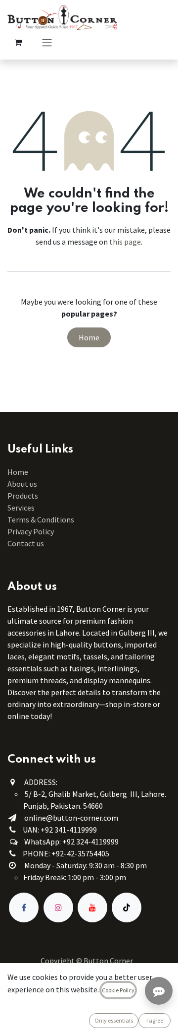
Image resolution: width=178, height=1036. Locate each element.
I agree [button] (154, 1020)
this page (125, 242)
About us (22, 484)
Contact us (25, 543)
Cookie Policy (118, 990)
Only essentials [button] (113, 1020)
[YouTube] (92, 907)
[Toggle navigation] (47, 42)
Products (22, 496)
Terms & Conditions (41, 519)
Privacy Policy (30, 531)
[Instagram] (58, 907)
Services (21, 508)
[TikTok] (126, 907)
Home (89, 337)
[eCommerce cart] (17, 42)
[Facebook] (24, 907)
